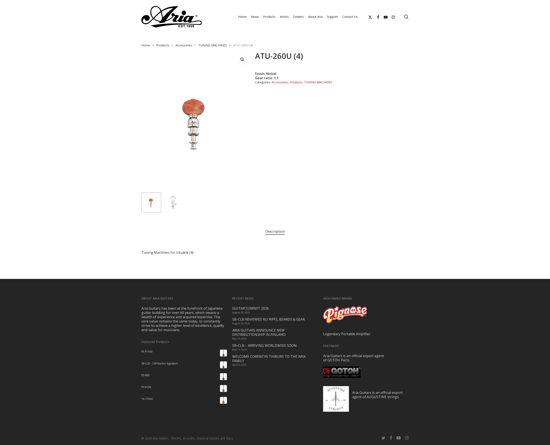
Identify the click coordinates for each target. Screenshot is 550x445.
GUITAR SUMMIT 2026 (250, 308)
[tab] (275, 231)
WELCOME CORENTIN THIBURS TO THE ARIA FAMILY (269, 358)
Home (145, 45)
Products (162, 45)
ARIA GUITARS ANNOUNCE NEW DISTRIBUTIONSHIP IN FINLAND (259, 332)
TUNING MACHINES (212, 45)
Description (275, 231)
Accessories (183, 45)
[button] (242, 59)
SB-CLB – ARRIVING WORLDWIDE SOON (264, 345)
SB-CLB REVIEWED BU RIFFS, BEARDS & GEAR (268, 319)
